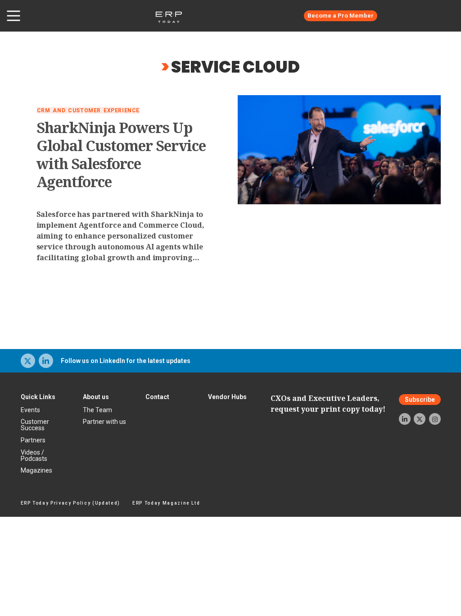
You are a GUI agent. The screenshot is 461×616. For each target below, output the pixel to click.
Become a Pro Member (340, 15)
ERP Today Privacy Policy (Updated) (70, 503)
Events (30, 410)
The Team (97, 410)
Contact (157, 396)
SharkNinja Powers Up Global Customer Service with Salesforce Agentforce (121, 155)
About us (96, 396)
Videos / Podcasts (34, 455)
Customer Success (35, 425)
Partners (33, 440)
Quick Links (38, 396)
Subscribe (420, 399)
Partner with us (104, 421)
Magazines (36, 470)
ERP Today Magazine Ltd (166, 503)
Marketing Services (422, 15)
